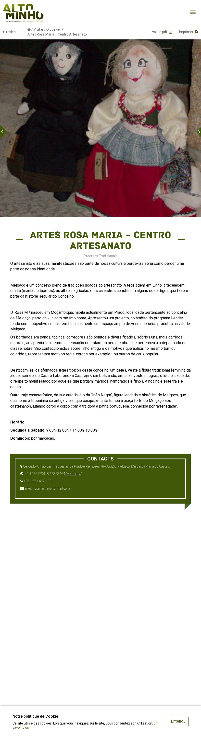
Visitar (38, 29)
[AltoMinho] (23, 6)
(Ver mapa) (74, 474)
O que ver (53, 29)
